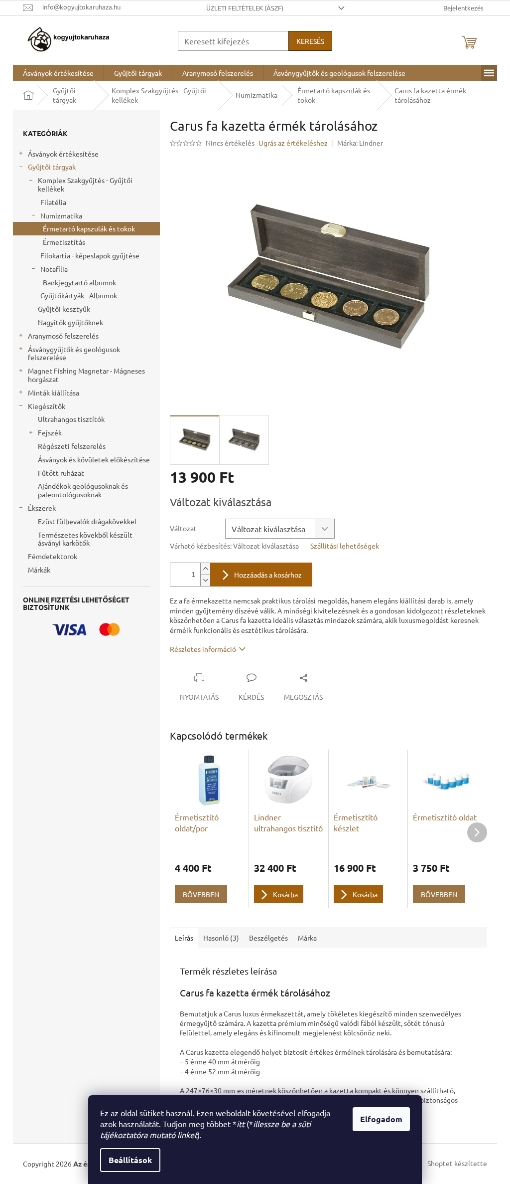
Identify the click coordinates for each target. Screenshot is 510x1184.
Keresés (310, 40)
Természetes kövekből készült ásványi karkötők (85, 539)
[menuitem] (58, 73)
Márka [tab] (307, 937)
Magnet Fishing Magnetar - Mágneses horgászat (86, 375)
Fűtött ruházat (61, 472)
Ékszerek (42, 507)
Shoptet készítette (457, 1162)
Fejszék (50, 432)
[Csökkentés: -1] (205, 580)
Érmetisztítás (64, 241)
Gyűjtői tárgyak (52, 166)
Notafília (54, 268)
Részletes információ (203, 648)
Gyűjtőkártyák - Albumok (78, 295)
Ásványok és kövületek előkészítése (94, 459)
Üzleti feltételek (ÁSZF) (244, 7)
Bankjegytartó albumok (79, 282)
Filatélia (53, 201)
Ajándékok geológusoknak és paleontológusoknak (83, 490)
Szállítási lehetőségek (344, 545)
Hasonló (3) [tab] (221, 937)
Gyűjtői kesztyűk (64, 308)
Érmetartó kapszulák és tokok (89, 228)
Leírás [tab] (184, 937)
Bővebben (201, 894)
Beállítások (130, 1160)
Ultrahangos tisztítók (71, 418)
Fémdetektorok (52, 556)
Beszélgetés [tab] (268, 937)
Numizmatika (61, 215)
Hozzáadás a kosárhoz (268, 574)
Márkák (39, 569)
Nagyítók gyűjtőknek (70, 322)
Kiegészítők (46, 405)
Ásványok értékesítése (63, 153)
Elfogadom (381, 1119)
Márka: (360, 142)
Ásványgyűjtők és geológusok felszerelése (74, 353)
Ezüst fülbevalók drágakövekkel (87, 521)
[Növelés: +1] (205, 569)
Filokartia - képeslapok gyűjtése (89, 255)
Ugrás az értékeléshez (293, 142)
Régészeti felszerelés (72, 445)
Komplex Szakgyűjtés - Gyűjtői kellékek (85, 184)
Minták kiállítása (53, 392)
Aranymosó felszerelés (63, 335)
